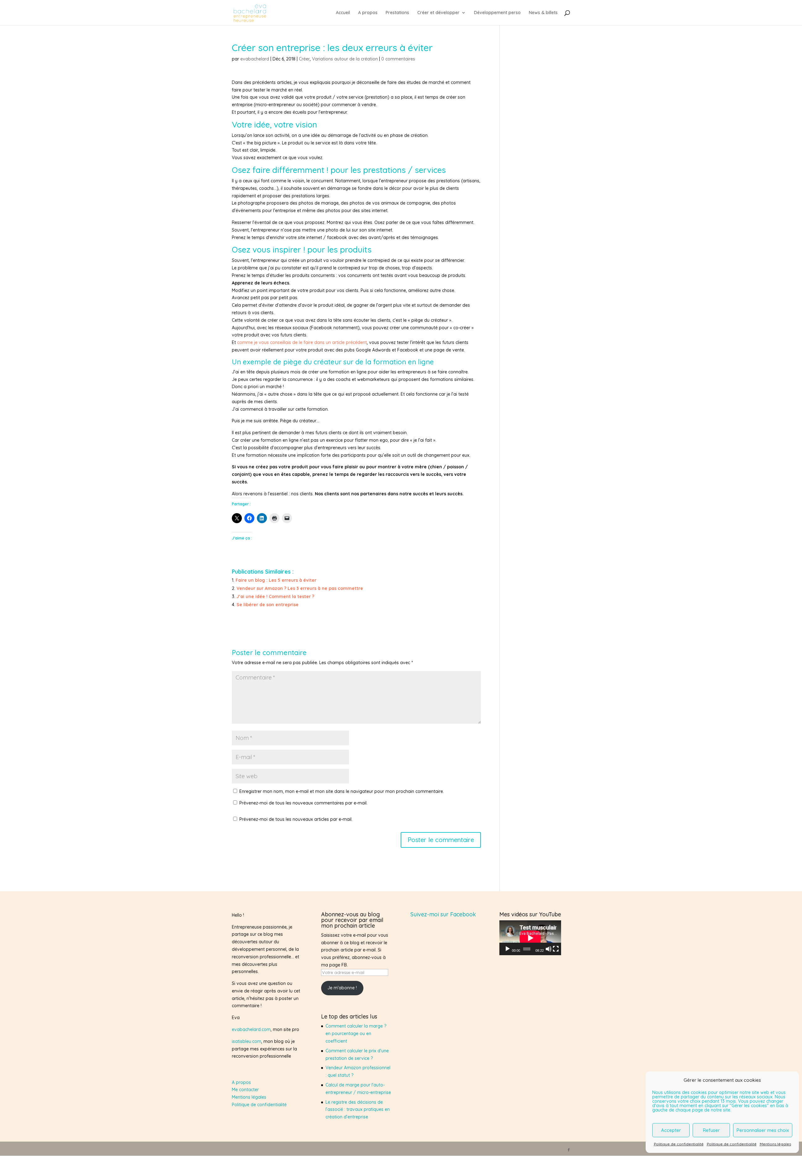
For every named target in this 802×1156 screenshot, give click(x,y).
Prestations (397, 12)
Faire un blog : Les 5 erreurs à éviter (276, 580)
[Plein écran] (556, 949)
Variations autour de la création (345, 59)
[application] (530, 937)
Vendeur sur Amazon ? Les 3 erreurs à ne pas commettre (300, 588)
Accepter (671, 1130)
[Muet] (548, 949)
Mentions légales (775, 1144)
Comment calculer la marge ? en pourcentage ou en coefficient (355, 1033)
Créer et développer (438, 12)
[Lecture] (507, 949)
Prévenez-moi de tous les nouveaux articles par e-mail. (295, 819)
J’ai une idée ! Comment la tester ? (275, 596)
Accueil (343, 12)
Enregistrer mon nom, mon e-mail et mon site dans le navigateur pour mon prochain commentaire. (341, 791)
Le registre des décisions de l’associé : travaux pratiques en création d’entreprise (357, 1109)
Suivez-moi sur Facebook (443, 914)
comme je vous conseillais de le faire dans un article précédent (302, 342)
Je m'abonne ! (342, 988)
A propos (368, 12)
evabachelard (254, 59)
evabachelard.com (251, 1029)
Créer (304, 59)
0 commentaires (398, 59)
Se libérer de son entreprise (268, 604)
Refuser (711, 1130)
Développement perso (497, 12)
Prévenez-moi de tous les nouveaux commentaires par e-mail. (303, 803)
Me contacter (245, 1089)
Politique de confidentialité (679, 1144)
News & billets (543, 12)
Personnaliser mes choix (763, 1130)
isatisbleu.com (246, 1041)
